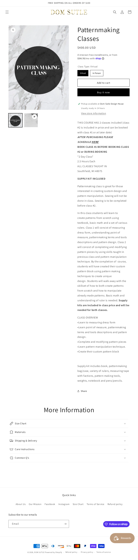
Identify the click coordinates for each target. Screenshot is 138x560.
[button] (7, 12)
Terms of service (103, 552)
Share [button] (84, 391)
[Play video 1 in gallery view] (31, 120)
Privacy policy (87, 552)
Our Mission (35, 504)
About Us (21, 504)
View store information (93, 113)
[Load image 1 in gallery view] (15, 120)
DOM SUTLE (39, 552)
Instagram (64, 504)
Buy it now (103, 92)
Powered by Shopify (53, 552)
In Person (96, 72)
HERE (95, 142)
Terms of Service (95, 504)
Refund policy (115, 504)
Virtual (83, 72)
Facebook (50, 504)
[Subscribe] (65, 524)
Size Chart (78, 504)
